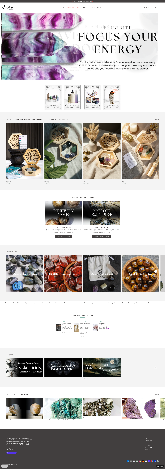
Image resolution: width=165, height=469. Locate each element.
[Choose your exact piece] (101, 213)
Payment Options (149, 443)
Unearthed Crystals (13, 464)
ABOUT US (99, 7)
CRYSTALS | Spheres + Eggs (140, 274)
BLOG (93, 7)
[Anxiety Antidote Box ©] (63, 151)
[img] (82, 317)
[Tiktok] (12, 449)
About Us (147, 449)
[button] (83, 81)
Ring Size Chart (148, 440)
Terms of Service (145, 463)
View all (157, 119)
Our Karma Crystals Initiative (152, 442)
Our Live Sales (148, 447)
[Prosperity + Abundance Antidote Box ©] (140, 151)
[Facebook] (7, 449)
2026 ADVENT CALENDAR (73, 7)
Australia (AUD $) (9, 460)
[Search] (156, 7)
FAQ (146, 438)
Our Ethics (147, 445)
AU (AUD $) (146, 7)
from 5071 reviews (82, 318)
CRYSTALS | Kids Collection (101, 274)
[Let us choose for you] (63, 213)
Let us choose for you (63, 236)
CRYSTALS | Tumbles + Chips (24, 274)
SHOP (63, 7)
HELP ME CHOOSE (85, 7)
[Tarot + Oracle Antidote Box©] (24, 151)
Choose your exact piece (101, 236)
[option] (82, 46)
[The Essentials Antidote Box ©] (102, 151)
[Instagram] (10, 449)
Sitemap (157, 463)
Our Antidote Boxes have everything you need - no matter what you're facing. (37, 119)
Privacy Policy (151, 463)
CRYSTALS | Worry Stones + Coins (63, 274)
